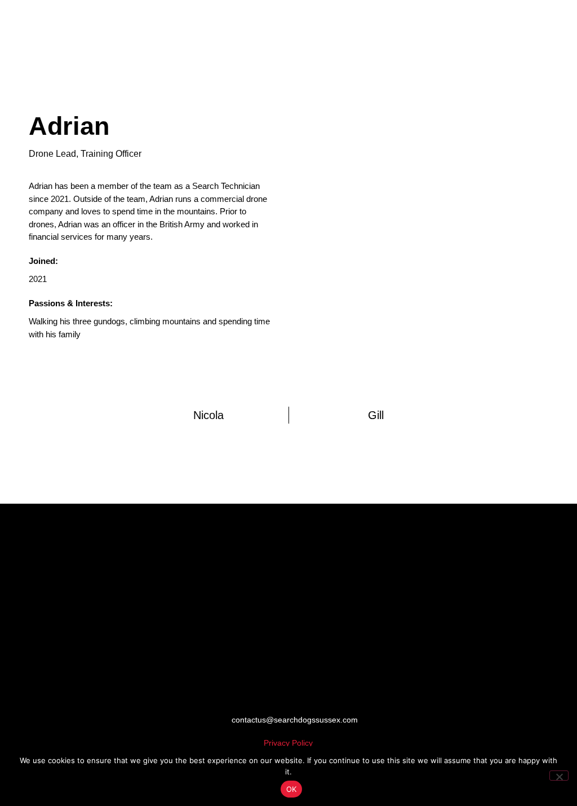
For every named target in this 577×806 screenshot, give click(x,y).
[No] (559, 775)
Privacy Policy (288, 742)
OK (291, 789)
